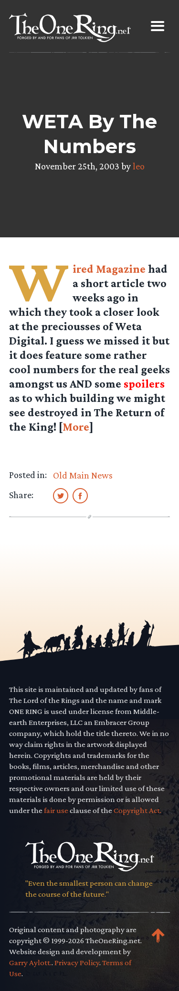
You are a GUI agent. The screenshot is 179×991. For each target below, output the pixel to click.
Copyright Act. (137, 810)
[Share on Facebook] (80, 495)
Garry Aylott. (30, 962)
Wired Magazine (109, 268)
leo (139, 166)
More (76, 426)
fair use (56, 810)
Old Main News (83, 475)
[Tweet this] (60, 495)
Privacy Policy (76, 962)
